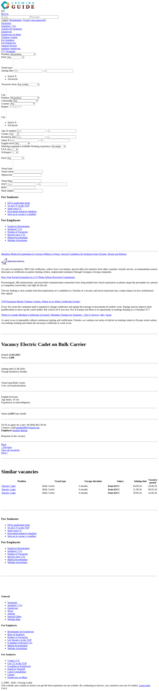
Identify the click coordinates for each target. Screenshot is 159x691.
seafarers (5, 48)
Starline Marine (19, 430)
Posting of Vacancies (17, 232)
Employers (6, 31)
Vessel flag (6, 181)
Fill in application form (18, 203)
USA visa (6, 149)
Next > (4, 453)
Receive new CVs (16, 234)
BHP (3, 187)
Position (5, 54)
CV (3, 51)
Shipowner (6, 174)
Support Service (9, 45)
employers (15, 48)
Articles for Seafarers (11, 29)
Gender (5, 134)
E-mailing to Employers (19, 666)
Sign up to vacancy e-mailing (21, 214)
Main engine (7, 190)
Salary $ (5, 140)
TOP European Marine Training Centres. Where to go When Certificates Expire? (40, 301)
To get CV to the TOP (18, 205)
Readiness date (8, 137)
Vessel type (6, 67)
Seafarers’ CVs (8, 26)
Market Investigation (17, 237)
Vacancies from (8, 84)
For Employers (8, 43)
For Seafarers (7, 40)
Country (5, 103)
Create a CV (13, 660)
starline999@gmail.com (27, 427)
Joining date (7, 70)
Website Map (13, 619)
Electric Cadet (9, 486)
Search (10, 76)
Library (11, 674)
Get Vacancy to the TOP (19, 640)
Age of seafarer (8, 130)
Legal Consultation (16, 671)
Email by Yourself (16, 669)
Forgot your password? (34, 20)
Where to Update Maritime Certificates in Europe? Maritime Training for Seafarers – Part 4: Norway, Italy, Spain (56, 315)
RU (3, 14)
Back (3, 444)
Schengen (6, 152)
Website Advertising (17, 240)
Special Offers (14, 616)
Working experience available (15, 146)
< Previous (6, 447)
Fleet (3, 57)
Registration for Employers (20, 631)
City (3, 95)
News (10, 611)
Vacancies (6, 23)
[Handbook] (4, 590)
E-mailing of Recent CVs (19, 642)
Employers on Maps (11, 34)
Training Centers (9, 37)
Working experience (41, 146)
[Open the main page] (18, 8)
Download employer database (22, 211)
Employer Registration (18, 226)
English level (7, 143)
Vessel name (7, 171)
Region (4, 106)
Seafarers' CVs (14, 229)
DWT (4, 184)
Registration (16, 20)
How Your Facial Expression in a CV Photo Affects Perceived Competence (38, 277)
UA (7, 14)
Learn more (144, 685)
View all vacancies (10, 450)
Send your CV (14, 208)
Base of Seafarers (16, 634)
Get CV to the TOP (17, 663)
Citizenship (6, 100)
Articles (11, 613)
